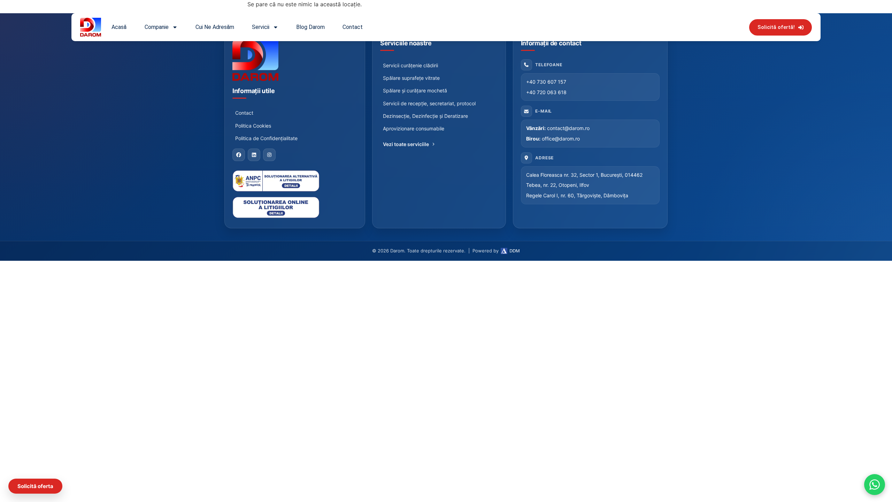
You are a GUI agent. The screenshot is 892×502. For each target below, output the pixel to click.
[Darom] (294, 60)
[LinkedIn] (254, 155)
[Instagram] (269, 155)
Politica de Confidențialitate (266, 138)
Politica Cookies (253, 126)
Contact (353, 27)
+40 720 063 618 (546, 92)
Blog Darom (310, 27)
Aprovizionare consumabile (413, 128)
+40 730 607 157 (546, 82)
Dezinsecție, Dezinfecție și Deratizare (425, 116)
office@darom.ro (561, 139)
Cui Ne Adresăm (214, 27)
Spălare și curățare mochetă (415, 90)
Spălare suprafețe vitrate (411, 78)
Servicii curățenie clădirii (410, 65)
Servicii (260, 27)
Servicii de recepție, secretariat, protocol (429, 103)
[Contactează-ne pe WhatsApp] (874, 484)
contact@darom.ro (568, 128)
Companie (157, 27)
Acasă (119, 27)
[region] (90, 434)
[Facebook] (238, 155)
